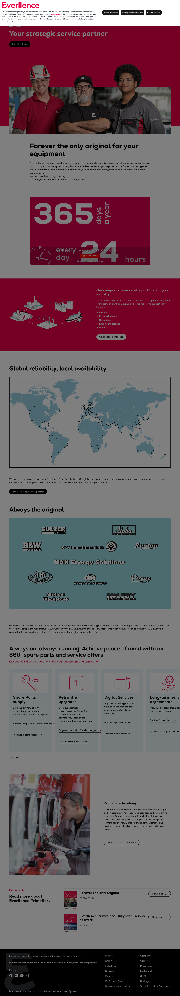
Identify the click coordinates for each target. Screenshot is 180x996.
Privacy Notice (54, 14)
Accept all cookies (111, 12)
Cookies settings (153, 12)
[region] (90, 13)
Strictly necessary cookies (132, 12)
